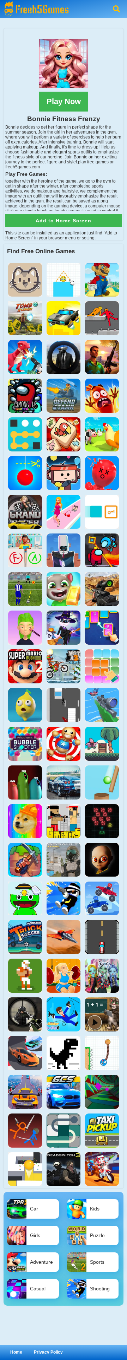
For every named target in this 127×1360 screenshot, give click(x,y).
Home (16, 1352)
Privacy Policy (48, 1352)
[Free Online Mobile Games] (35, 2)
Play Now (64, 101)
